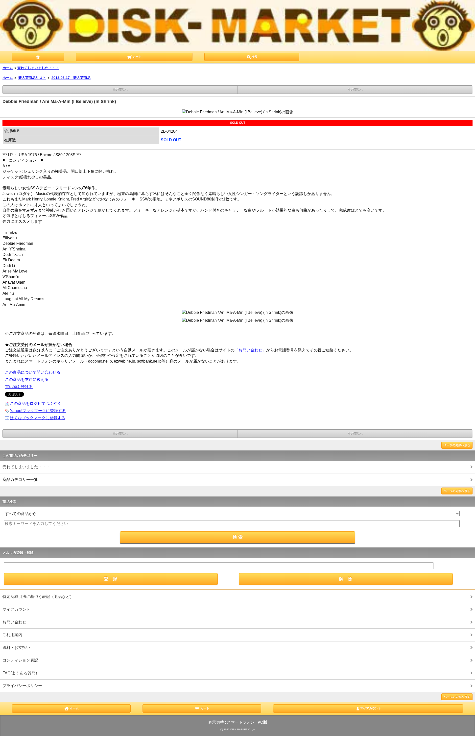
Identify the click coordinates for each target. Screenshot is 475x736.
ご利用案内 (12, 635)
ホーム (7, 68)
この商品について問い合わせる (32, 372)
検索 (254, 57)
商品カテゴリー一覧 (20, 479)
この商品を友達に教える (26, 379)
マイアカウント (16, 609)
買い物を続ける (19, 387)
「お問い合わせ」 (250, 350)
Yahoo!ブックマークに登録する (38, 411)
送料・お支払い (16, 647)
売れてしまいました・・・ (38, 68)
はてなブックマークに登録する (37, 418)
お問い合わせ (14, 622)
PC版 (262, 722)
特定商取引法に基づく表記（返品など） (38, 596)
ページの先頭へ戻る (457, 445)
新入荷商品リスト (32, 78)
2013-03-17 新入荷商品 (71, 78)
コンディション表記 (20, 660)
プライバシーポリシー (22, 686)
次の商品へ (355, 89)
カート (137, 57)
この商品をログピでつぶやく (35, 403)
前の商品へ (120, 89)
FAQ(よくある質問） (20, 673)
